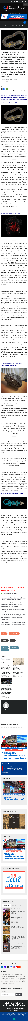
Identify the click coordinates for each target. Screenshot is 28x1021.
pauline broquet (8, 79)
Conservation (5, 54)
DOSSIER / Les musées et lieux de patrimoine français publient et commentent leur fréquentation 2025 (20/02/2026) (18, 937)
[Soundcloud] (25, 2)
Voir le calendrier (5, 772)
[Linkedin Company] (12, 2)
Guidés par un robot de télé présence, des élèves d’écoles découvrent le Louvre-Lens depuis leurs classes (17, 919)
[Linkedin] (5, 967)
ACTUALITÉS (13, 52)
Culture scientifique (17, 56)
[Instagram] (20, 2)
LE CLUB (16, 1008)
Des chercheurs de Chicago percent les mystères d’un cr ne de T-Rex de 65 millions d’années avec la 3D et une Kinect (12, 604)
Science (4, 650)
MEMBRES (21, 1008)
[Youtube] (23, 2)
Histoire (4, 647)
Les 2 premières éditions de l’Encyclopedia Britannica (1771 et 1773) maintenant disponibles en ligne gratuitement (18, 669)
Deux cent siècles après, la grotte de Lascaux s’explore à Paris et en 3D (17, 927)
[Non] (26, 1016)
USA (2, 65)
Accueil (4, 1008)
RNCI (11, 1010)
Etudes (17, 59)
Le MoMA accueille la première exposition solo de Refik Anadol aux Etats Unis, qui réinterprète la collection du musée (18, 945)
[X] (14, 2)
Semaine (14, 905)
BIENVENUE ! (10, 1008)
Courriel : (3, 991)
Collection (20, 52)
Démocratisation (6, 57)
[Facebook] (17, 2)
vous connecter (11, 727)
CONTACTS (15, 1010)
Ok (14, 1019)
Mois (20, 905)
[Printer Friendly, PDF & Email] (4, 81)
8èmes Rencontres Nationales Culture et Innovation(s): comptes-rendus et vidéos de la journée (18, 910)
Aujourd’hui (7, 905)
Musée (17, 61)
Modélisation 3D (9, 61)
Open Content (21, 63)
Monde (4, 640)
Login (25, 4)
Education (15, 57)
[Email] (7, 89)
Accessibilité (5, 52)
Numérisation (13, 63)
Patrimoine (14, 647)
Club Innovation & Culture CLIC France (14, 1004)
